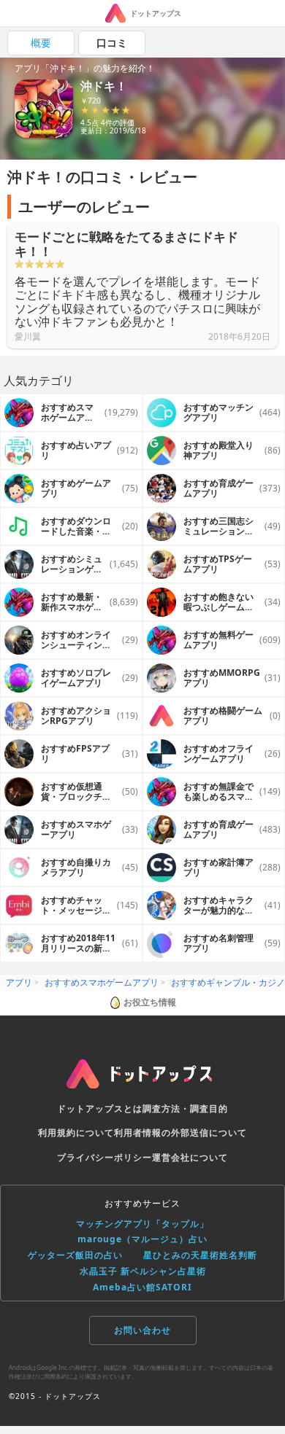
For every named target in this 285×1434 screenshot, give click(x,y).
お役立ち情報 (149, 1002)
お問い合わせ (142, 1330)
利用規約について (76, 1132)
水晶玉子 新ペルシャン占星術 (143, 1271)
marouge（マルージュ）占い (142, 1239)
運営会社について (190, 1157)
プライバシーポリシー (104, 1157)
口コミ (111, 43)
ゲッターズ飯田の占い (75, 1255)
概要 (41, 43)
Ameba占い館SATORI (142, 1287)
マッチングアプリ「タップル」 (142, 1223)
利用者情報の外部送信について (180, 1132)
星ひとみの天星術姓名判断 (200, 1255)
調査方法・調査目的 (185, 1108)
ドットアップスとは (99, 1108)
